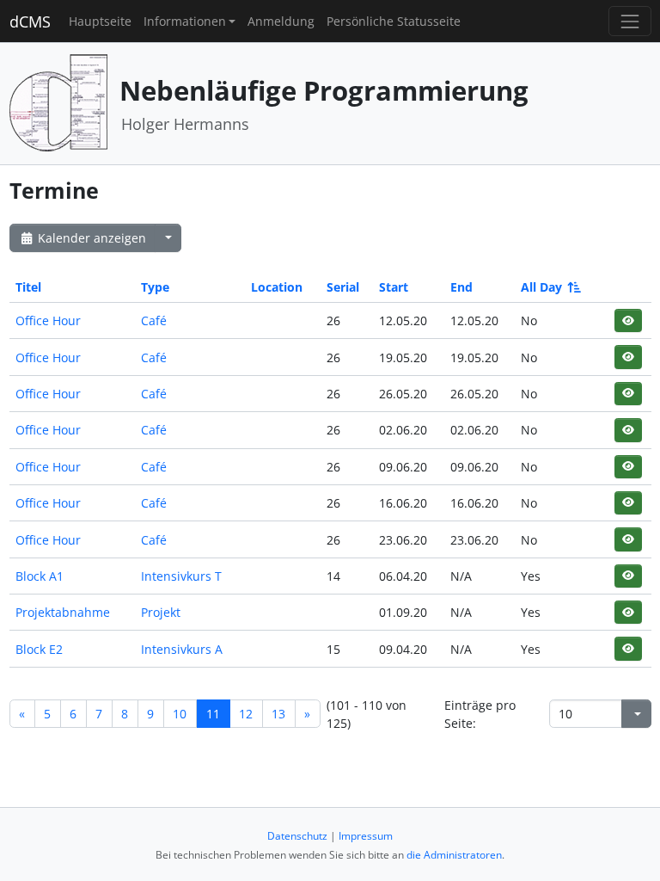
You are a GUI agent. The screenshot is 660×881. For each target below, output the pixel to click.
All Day (541, 287)
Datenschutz (297, 836)
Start (393, 287)
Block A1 (39, 576)
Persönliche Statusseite (394, 21)
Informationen (185, 21)
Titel (28, 287)
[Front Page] (58, 102)
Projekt (160, 612)
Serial (343, 287)
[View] (627, 320)
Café (154, 320)
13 (278, 713)
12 (246, 713)
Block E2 (39, 649)
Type (155, 287)
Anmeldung (281, 21)
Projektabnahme (62, 612)
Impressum (366, 836)
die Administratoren (454, 854)
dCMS (30, 21)
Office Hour (48, 320)
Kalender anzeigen (90, 238)
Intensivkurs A (182, 649)
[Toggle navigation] (629, 21)
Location (276, 287)
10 (179, 713)
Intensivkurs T (181, 576)
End (461, 287)
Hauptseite (100, 21)
